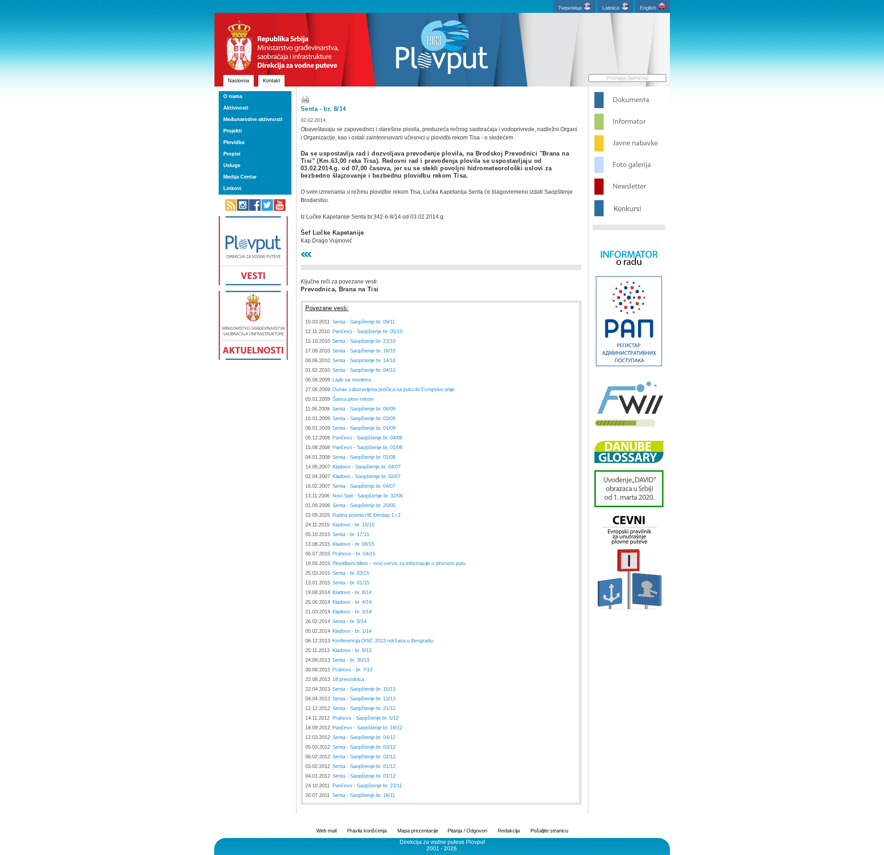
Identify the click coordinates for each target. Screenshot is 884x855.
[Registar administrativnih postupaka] (628, 365)
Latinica (610, 8)
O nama (232, 96)
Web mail (326, 830)
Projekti (232, 130)
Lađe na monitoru (351, 379)
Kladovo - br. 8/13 (352, 650)
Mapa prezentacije (417, 830)
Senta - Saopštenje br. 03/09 (363, 418)
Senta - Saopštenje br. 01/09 (363, 428)
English (648, 8)
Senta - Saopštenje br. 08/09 (363, 408)
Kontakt (271, 80)
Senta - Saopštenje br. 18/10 (363, 350)
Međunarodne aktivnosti (252, 119)
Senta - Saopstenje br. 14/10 (363, 360)
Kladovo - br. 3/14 (352, 611)
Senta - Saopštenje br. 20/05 (363, 505)
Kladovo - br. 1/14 (352, 631)
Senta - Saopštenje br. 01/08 (363, 457)
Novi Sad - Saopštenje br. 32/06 (367, 495)
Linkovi (232, 188)
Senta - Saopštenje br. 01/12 (363, 766)
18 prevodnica (348, 679)
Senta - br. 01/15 (350, 582)
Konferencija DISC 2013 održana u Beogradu (382, 640)
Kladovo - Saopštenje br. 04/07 (366, 466)
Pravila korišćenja (367, 830)
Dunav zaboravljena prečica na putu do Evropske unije (393, 389)
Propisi (231, 153)
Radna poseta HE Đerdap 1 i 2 (366, 515)
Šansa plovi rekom (353, 399)
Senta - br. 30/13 (350, 660)
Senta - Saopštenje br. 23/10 (363, 341)
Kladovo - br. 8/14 (352, 592)
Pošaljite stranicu (549, 830)
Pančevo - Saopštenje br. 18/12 (367, 727)
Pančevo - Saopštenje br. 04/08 (367, 437)
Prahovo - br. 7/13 (352, 669)
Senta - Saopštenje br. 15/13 (363, 689)
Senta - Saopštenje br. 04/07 (363, 486)
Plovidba (233, 142)
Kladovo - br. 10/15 (353, 524)
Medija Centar (239, 176)
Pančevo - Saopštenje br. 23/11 (367, 785)
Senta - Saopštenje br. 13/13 (363, 698)
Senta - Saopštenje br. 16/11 (363, 795)
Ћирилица (570, 8)
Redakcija (509, 830)
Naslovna (238, 80)
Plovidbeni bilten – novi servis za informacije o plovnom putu (398, 563)
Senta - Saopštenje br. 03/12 (363, 747)
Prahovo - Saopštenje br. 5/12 (365, 718)
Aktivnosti (235, 107)
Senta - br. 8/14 (323, 108)
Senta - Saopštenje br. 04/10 (363, 370)
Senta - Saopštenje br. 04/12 (363, 737)
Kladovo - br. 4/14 (352, 602)
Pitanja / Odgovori (467, 830)
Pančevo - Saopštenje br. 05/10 (367, 331)
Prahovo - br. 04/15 (353, 553)
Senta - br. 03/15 (350, 573)
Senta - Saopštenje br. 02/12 (363, 756)
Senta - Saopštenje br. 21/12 (363, 708)
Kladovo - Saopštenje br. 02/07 (366, 476)
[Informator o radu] (628, 273)
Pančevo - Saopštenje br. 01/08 (367, 447)
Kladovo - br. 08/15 (353, 544)
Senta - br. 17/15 (350, 534)
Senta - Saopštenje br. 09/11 (363, 321)
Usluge (231, 165)
